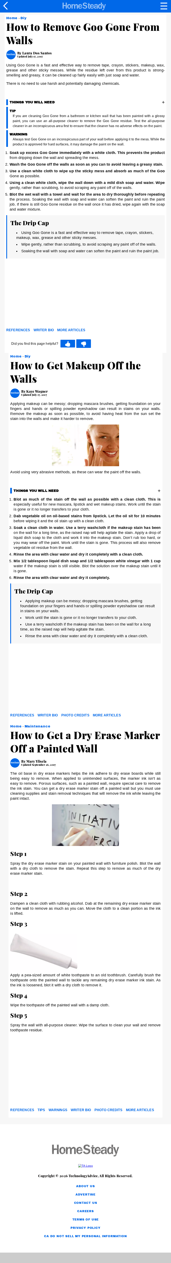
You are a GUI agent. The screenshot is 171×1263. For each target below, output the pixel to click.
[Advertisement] (43, 294)
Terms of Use (85, 1219)
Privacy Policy (85, 1227)
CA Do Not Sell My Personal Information (85, 1236)
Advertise (85, 1194)
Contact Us (85, 1202)
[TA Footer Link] (85, 1165)
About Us (85, 1186)
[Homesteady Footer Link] (85, 1150)
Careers (85, 1211)
